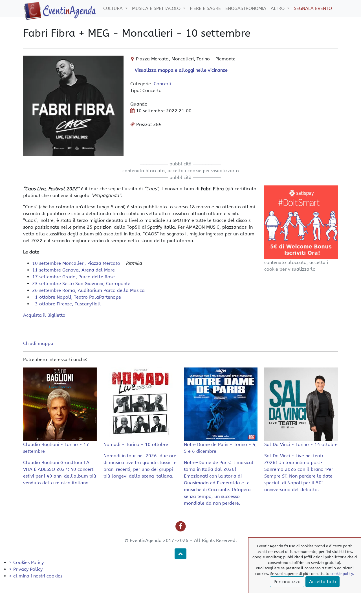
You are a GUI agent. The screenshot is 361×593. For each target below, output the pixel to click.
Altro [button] (278, 8)
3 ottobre (66, 304)
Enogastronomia (245, 8)
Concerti (162, 83)
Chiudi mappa (38, 343)
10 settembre (76, 263)
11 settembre (73, 270)
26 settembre (88, 290)
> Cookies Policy (26, 562)
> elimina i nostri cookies (35, 576)
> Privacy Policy (26, 569)
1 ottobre (76, 297)
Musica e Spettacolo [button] (157, 8)
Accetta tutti (322, 581)
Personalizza (287, 581)
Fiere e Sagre (205, 8)
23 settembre (81, 283)
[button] (180, 553)
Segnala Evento (313, 8)
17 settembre (73, 276)
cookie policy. (342, 574)
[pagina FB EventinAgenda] (181, 526)
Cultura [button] (113, 8)
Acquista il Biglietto (44, 315)
